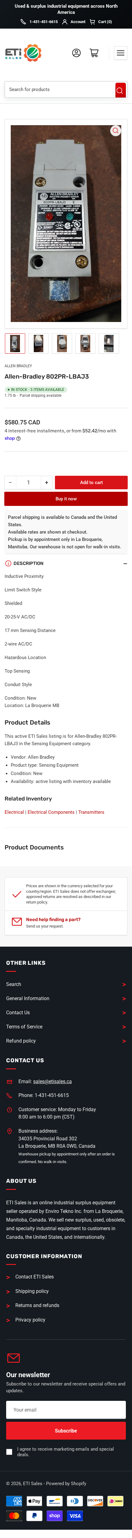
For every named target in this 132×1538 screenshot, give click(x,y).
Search (121, 90)
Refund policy (21, 1041)
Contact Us (18, 1012)
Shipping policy (32, 1291)
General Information (27, 998)
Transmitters (91, 812)
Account (78, 21)
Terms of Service (24, 1027)
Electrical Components (51, 812)
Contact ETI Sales (34, 1277)
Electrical (14, 812)
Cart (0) (105, 21)
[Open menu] (120, 53)
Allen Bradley (18, 366)
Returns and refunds (37, 1305)
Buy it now (66, 499)
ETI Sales (32, 1483)
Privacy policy (30, 1320)
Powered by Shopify (66, 1483)
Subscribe (66, 1431)
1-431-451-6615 (43, 21)
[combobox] (58, 89)
